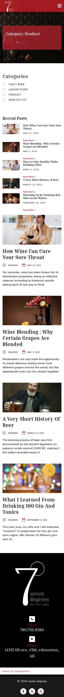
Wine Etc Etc (18, 99)
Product (15, 94)
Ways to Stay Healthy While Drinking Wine (40, 163)
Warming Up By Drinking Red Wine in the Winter (41, 196)
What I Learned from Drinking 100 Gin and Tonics (29, 505)
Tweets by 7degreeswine (16, 671)
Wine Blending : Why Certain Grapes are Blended (41, 145)
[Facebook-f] (23, 691)
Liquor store (18, 89)
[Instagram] (41, 691)
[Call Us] (32, 619)
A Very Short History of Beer (41, 179)
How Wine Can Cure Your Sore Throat (42, 127)
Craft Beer (16, 84)
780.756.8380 (32, 629)
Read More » (29, 140)
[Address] (32, 639)
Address (32, 645)
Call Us (32, 625)
